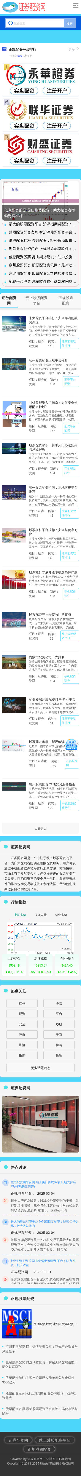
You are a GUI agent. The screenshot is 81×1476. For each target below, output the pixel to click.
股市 (22, 1034)
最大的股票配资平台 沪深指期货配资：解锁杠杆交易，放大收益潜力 (44, 1223)
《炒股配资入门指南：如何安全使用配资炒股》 (53, 404)
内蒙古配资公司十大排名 (47, 657)
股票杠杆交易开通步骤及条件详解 (53, 572)
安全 (22, 1024)
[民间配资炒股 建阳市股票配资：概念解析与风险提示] (17, 1323)
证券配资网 (71, 763)
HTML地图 (63, 1459)
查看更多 (41, 828)
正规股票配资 (39, 1449)
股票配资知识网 (50, 1463)
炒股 (59, 1024)
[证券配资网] (23, 7)
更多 (71, 49)
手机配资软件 (70, 471)
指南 (22, 1055)
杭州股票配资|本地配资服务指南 (52, 784)
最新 (59, 1055)
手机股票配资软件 (69, 805)
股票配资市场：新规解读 (47, 741)
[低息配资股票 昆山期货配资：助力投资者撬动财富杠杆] (40, 201)
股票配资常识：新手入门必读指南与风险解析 (53, 447)
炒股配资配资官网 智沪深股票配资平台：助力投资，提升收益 (43, 1262)
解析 (59, 1044)
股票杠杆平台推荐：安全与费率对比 (53, 531)
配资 (22, 1013)
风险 (22, 1044)
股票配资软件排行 (69, 343)
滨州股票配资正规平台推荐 (48, 360)
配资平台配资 (70, 382)
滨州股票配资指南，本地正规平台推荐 (53, 489)
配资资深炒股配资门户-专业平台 (52, 699)
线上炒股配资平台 (69, 636)
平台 (59, 1013)
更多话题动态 (40, 1067)
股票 (59, 1003)
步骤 (59, 1034)
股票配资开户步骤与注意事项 (50, 614)
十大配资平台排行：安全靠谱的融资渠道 (53, 319)
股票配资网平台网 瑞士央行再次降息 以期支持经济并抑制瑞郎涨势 (43, 1184)
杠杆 (22, 1003)
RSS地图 (49, 1459)
